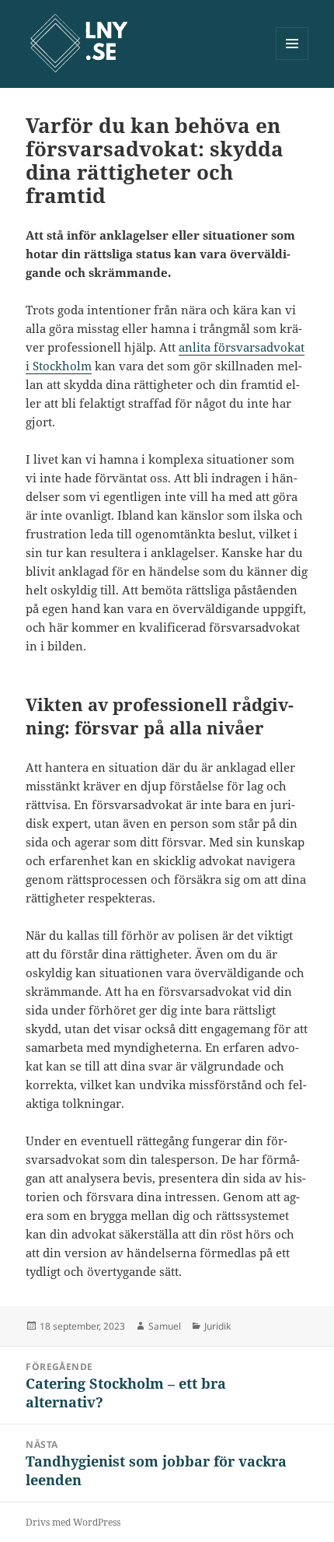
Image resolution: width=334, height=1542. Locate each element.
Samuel (164, 1326)
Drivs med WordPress (73, 1522)
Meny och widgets (292, 59)
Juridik (217, 1326)
